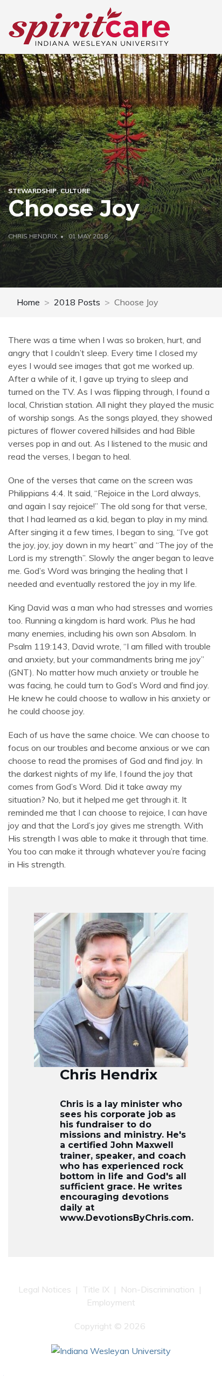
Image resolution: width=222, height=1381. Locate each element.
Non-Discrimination (158, 1289)
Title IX (95, 1289)
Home (28, 302)
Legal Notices (44, 1289)
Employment (111, 1302)
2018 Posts (77, 302)
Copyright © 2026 (111, 1326)
